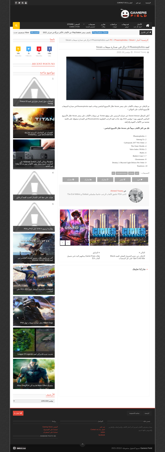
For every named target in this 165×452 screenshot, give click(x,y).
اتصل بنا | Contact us (124, 3)
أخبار (138, 40)
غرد (138, 180)
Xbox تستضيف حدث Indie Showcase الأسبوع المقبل (20, 32)
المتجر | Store (73, 24)
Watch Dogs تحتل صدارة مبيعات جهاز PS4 (36, 323)
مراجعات (113, 24)
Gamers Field (146, 448)
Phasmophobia (120, 40)
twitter (103, 432)
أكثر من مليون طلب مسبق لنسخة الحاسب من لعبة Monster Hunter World (35, 259)
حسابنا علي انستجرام (50, 432)
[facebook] (16, 2)
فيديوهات (125, 24)
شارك (103, 180)
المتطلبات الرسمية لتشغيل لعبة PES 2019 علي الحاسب (35, 290)
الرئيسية (148, 3)
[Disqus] (104, 301)
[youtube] (25, 2)
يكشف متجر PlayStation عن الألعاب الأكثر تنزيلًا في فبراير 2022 (78, 32)
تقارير (103, 24)
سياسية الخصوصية (134, 413)
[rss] (22, 2)
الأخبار (138, 24)
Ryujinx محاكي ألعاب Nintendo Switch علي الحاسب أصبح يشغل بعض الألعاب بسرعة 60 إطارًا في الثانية (34, 164)
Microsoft (46, 32)
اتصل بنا (17, 413)
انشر (121, 180)
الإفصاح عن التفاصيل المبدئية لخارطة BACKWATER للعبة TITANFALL (39, 134)
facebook (102, 435)
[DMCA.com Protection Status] (19, 449)
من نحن (138, 3)
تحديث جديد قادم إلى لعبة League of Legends (35, 354)
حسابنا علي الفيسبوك (50, 429)
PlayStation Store (111, 32)
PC (111, 40)
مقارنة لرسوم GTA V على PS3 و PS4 (38, 229)
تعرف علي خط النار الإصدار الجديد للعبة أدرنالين (35, 197)
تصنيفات (90, 24)
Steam (132, 40)
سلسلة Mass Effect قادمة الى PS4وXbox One (35, 385)
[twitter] (19, 2)
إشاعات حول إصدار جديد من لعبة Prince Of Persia (36, 102)
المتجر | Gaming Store (50, 427)
